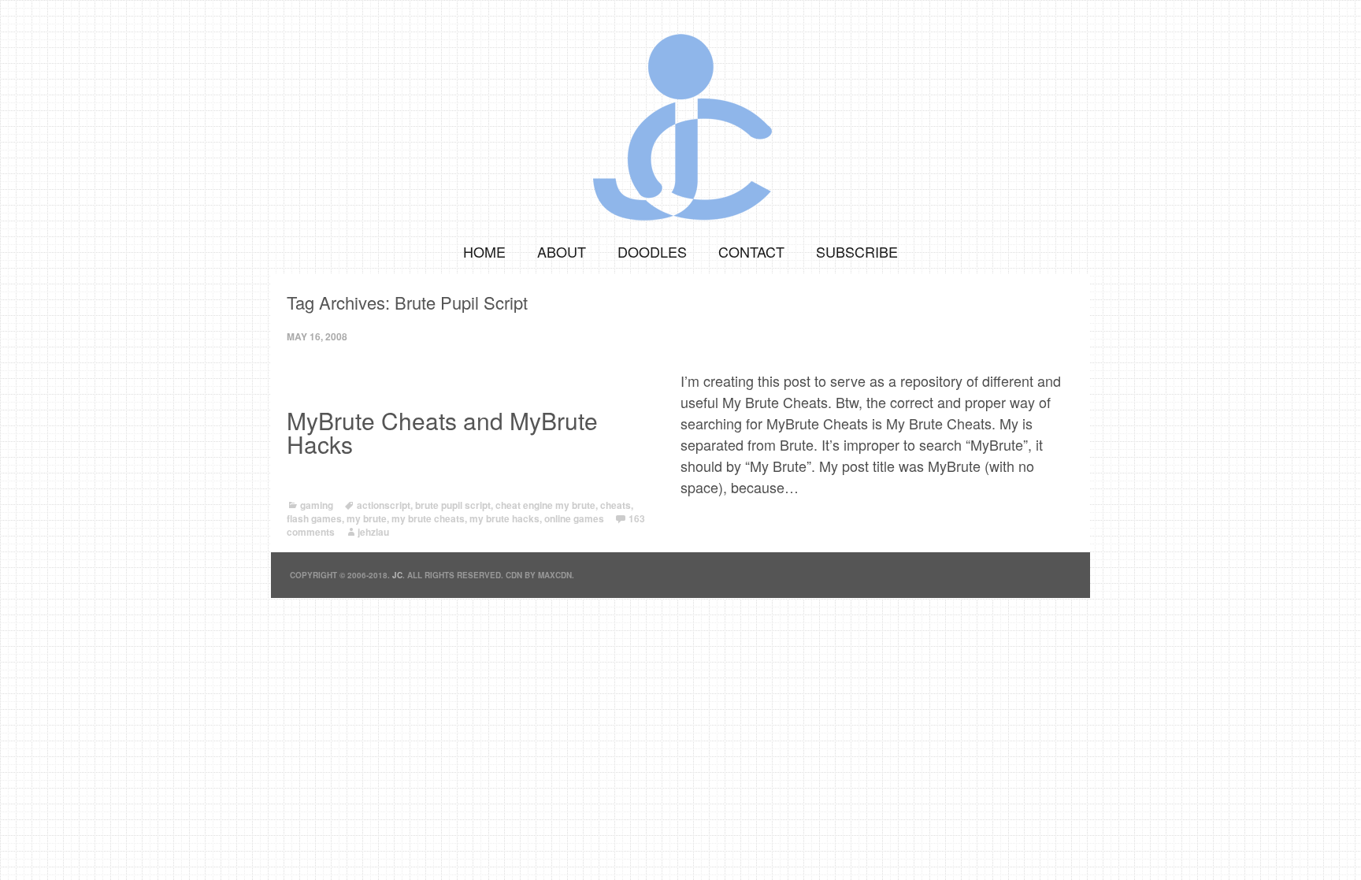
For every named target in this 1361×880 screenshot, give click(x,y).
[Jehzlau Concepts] (680, 114)
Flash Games (314, 518)
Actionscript (383, 505)
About (561, 251)
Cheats (615, 505)
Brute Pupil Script (453, 505)
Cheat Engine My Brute (545, 505)
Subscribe (857, 251)
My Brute (367, 518)
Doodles (652, 251)
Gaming (316, 505)
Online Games (574, 518)
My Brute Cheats (428, 518)
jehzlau (373, 532)
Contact (751, 251)
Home (484, 251)
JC (397, 575)
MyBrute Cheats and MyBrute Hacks (442, 432)
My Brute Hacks (504, 518)
